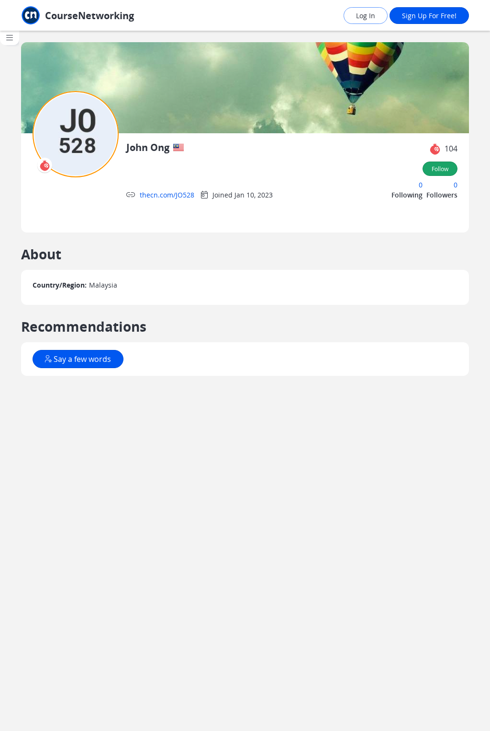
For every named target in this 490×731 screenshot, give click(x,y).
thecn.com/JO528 (167, 194)
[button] (435, 149)
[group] (9, 381)
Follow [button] (440, 169)
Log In (365, 15)
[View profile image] (76, 133)
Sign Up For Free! (429, 15)
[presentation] (44, 165)
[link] (86, 15)
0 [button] (421, 184)
